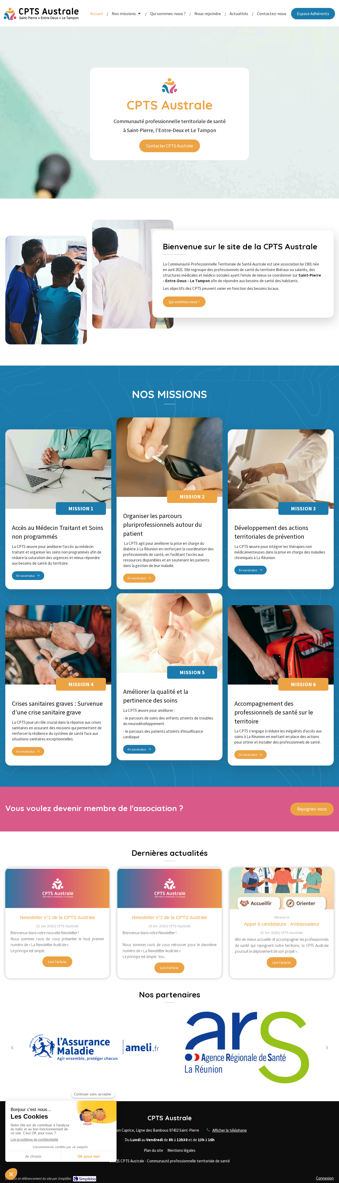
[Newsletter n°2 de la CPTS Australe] (169, 888)
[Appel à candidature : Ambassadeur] (282, 888)
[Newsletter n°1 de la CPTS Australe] (57, 888)
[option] (138, 1047)
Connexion (325, 1178)
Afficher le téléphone (229, 1130)
